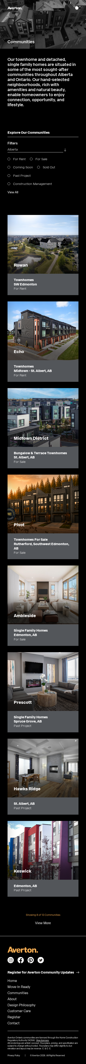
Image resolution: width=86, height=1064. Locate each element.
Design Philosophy (21, 1005)
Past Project (21, 175)
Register (14, 1017)
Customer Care (19, 1011)
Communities (18, 993)
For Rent (19, 159)
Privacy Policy (14, 1056)
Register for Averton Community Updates (41, 972)
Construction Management (32, 184)
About (12, 999)
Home (12, 981)
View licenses (42, 1040)
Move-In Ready (19, 987)
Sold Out (48, 167)
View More (43, 923)
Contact (14, 1023)
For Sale (41, 159)
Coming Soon (22, 167)
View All (13, 192)
